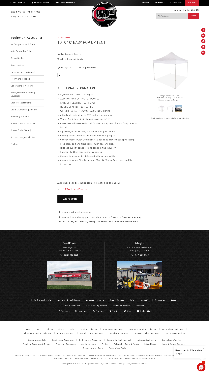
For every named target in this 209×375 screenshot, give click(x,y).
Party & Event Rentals (41, 300)
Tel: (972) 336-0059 (69, 255)
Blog (129, 311)
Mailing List (145, 311)
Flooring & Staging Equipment (38, 333)
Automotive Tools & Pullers (126, 344)
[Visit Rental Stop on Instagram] (203, 35)
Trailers (14, 144)
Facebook (65, 311)
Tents (27, 329)
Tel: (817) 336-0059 (140, 255)
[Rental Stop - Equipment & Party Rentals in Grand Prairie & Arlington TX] (104, 26)
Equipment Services (121, 305)
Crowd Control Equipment (92, 333)
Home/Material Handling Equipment (23, 94)
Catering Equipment (89, 329)
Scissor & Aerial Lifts (37, 340)
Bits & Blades (17, 58)
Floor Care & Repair (20, 78)
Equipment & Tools (40, 3)
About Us (145, 300)
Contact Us (160, 300)
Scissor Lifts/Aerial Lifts (23, 137)
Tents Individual (63, 37)
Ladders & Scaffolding (146, 340)
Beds (72, 329)
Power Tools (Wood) (21, 130)
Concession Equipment (113, 329)
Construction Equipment (63, 340)
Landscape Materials (65, 3)
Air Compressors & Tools (23, 44)
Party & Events (18, 3)
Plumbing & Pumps (20, 116)
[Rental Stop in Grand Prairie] (69, 288)
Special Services (117, 300)
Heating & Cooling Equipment (143, 329)
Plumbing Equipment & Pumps (36, 344)
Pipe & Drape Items (66, 333)
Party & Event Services (175, 333)
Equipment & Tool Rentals (68, 300)
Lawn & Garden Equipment (24, 109)
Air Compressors (88, 344)
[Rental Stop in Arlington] (139, 288)
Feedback (140, 305)
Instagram (82, 311)
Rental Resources (72, 305)
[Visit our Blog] (203, 53)
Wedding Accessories (118, 333)
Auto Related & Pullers (22, 51)
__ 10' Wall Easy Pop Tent (74, 189)
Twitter (115, 311)
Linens (61, 329)
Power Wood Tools (117, 348)
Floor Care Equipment (66, 344)
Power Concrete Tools (93, 348)
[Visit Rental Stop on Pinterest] (203, 41)
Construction (17, 65)
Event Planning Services (96, 305)
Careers (174, 300)
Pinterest (99, 311)
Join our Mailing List (185, 10)
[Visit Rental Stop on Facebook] (203, 30)
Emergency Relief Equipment (146, 333)
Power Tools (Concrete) (23, 123)
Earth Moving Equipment (23, 72)
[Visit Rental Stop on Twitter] (203, 47)
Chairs (50, 329)
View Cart (192, 3)
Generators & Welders (22, 85)
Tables (38, 329)
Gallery (145, 3)
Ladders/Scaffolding (21, 102)
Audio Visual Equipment (173, 329)
